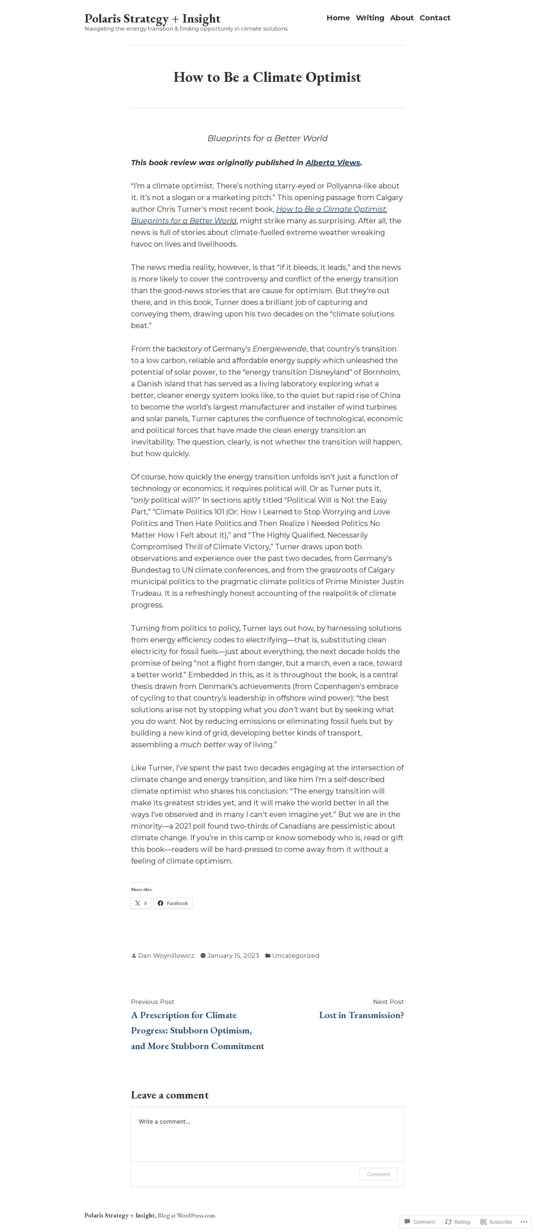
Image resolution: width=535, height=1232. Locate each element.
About (402, 18)
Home (338, 18)
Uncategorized (296, 955)
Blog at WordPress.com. (187, 1215)
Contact (435, 18)
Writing (370, 18)
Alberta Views (333, 162)
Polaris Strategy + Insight (152, 18)
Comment (378, 1174)
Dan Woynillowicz (166, 955)
